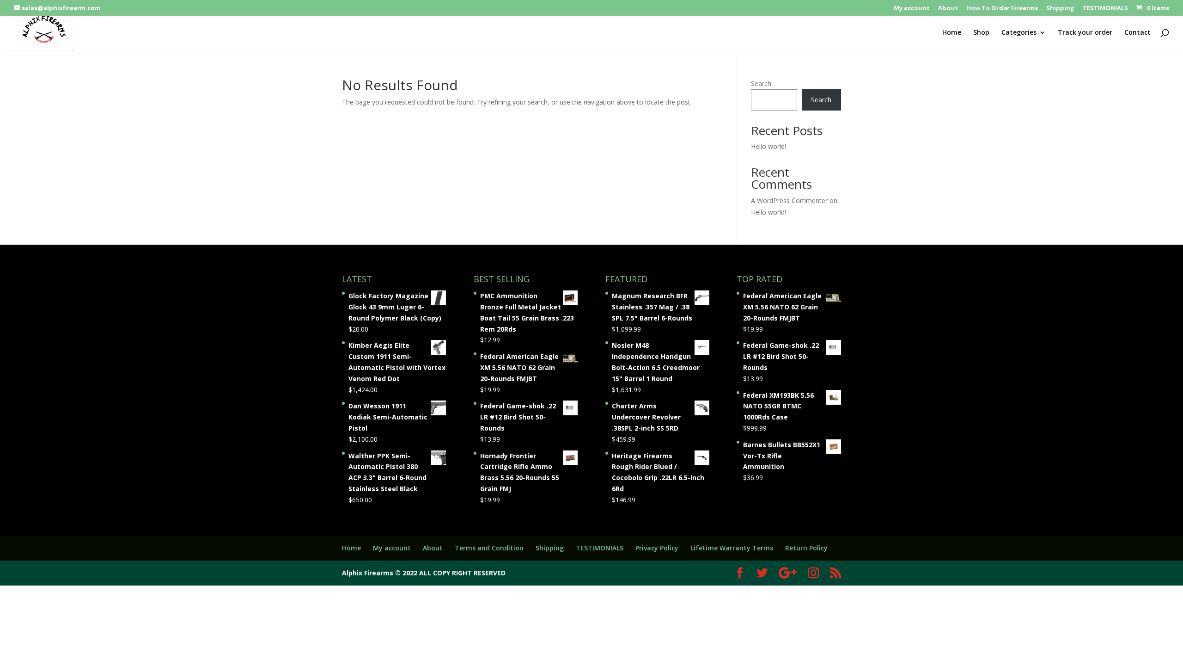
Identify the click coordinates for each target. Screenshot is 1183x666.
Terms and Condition (489, 547)
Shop (981, 33)
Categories (1019, 33)
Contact (1137, 33)
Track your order (1085, 33)
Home (951, 33)
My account (912, 8)
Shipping (1060, 8)
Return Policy (806, 547)
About (948, 8)
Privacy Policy (656, 547)
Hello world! (768, 146)
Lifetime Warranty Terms (731, 547)
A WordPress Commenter (789, 200)
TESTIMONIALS (1105, 8)
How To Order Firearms (1002, 8)
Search (761, 83)
